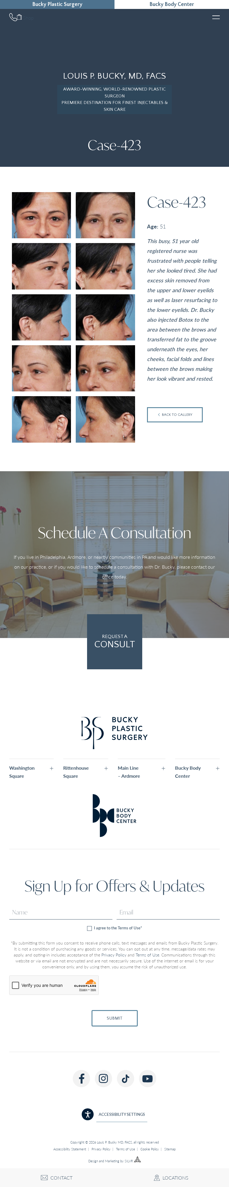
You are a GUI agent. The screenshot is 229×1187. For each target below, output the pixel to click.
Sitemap (170, 1149)
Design (93, 1161)
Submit (115, 1018)
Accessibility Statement (69, 1149)
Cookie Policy (149, 1149)
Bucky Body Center (171, 4)
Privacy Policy (113, 955)
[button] (31, 772)
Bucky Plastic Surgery (57, 4)
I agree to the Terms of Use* (117, 928)
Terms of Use (147, 955)
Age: (152, 226)
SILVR (129, 1161)
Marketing (112, 1161)
